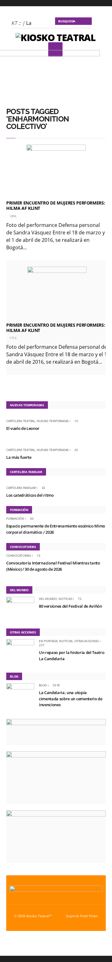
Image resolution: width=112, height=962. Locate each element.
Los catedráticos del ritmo (30, 495)
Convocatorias (18, 555)
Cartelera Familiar (21, 488)
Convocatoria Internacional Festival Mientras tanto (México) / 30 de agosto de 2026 (53, 566)
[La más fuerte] (8, 444)
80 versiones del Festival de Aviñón (70, 606)
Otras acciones (86, 641)
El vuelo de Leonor (23, 428)
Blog (43, 685)
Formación (15, 518)
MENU (55, 49)
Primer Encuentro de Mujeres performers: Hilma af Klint (55, 205)
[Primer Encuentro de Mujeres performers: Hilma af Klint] (56, 171)
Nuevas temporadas (52, 421)
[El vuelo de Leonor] (8, 415)
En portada (48, 641)
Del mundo (48, 598)
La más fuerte (18, 457)
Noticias (65, 598)
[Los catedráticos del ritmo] (8, 482)
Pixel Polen (89, 916)
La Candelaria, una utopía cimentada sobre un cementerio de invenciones (70, 698)
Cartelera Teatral (20, 421)
